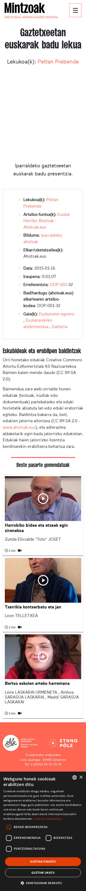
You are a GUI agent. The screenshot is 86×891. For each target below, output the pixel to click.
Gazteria (59, 326)
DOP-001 (58, 284)
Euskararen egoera (56, 314)
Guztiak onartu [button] (43, 862)
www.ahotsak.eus (19, 427)
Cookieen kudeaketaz (47, 819)
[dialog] (43, 831)
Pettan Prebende (58, 62)
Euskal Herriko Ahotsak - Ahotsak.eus (46, 220)
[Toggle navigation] (75, 10)
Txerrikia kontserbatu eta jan (33, 607)
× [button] (81, 777)
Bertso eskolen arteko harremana (37, 683)
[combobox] (74, 777)
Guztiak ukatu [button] (43, 873)
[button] (43, 883)
